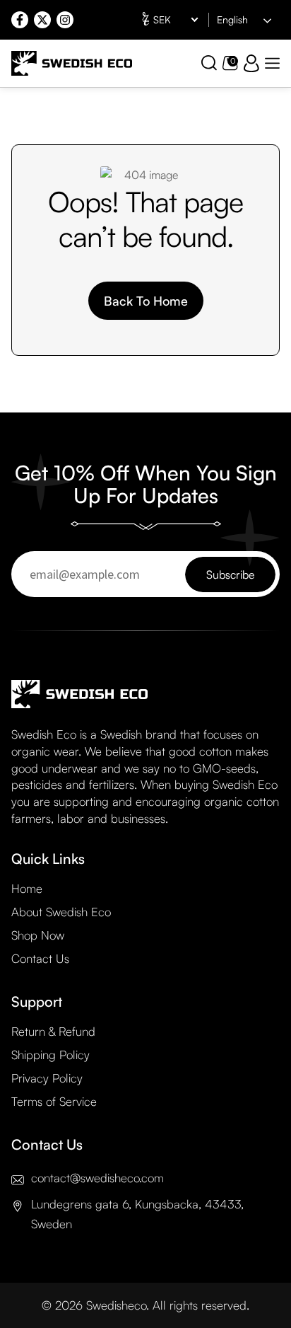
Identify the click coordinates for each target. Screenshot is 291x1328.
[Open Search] (209, 63)
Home (26, 888)
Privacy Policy (47, 1077)
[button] (272, 63)
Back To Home (146, 300)
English (232, 19)
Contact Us (40, 958)
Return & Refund (53, 1031)
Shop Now (37, 935)
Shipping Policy (50, 1054)
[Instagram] (65, 19)
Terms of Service (54, 1101)
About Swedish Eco (61, 911)
